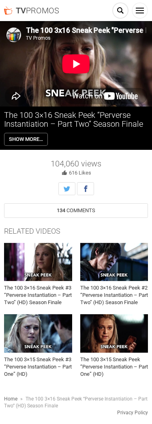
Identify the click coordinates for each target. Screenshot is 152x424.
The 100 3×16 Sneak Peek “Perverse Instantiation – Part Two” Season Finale (73, 119)
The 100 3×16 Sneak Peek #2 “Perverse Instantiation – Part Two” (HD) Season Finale (114, 295)
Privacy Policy (132, 412)
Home (10, 399)
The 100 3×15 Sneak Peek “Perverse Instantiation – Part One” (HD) (114, 366)
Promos (37, 10)
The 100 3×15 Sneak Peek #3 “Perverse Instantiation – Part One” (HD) (38, 366)
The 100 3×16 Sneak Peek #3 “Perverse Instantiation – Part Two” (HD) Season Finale (38, 295)
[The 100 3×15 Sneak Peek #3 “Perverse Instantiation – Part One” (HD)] (38, 333)
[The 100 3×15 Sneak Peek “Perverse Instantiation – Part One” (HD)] (114, 333)
